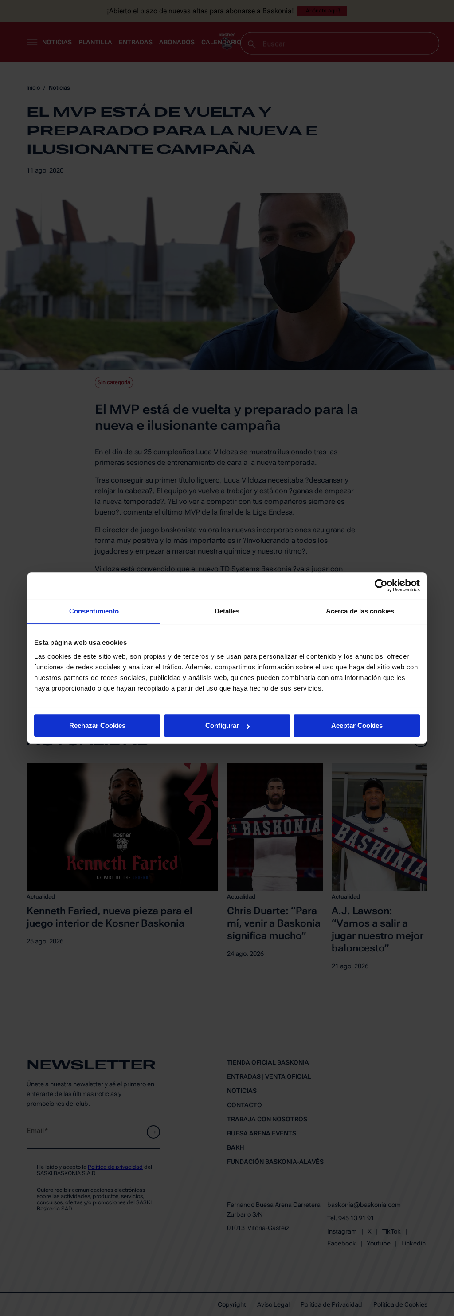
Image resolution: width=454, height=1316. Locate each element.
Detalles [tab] (227, 611)
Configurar (222, 725)
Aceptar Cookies (357, 725)
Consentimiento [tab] (94, 611)
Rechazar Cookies (97, 725)
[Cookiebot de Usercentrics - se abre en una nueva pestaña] (381, 585)
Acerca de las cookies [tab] (360, 611)
